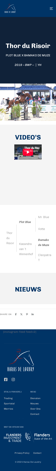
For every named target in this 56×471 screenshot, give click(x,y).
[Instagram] (13, 379)
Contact (34, 414)
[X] (21, 314)
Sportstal (9, 403)
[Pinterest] (27, 314)
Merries (8, 408)
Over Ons (35, 408)
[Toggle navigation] (44, 8)
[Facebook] (16, 314)
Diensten (35, 398)
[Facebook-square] (6, 379)
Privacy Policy (22, 453)
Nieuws (34, 403)
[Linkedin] (32, 314)
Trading (8, 398)
